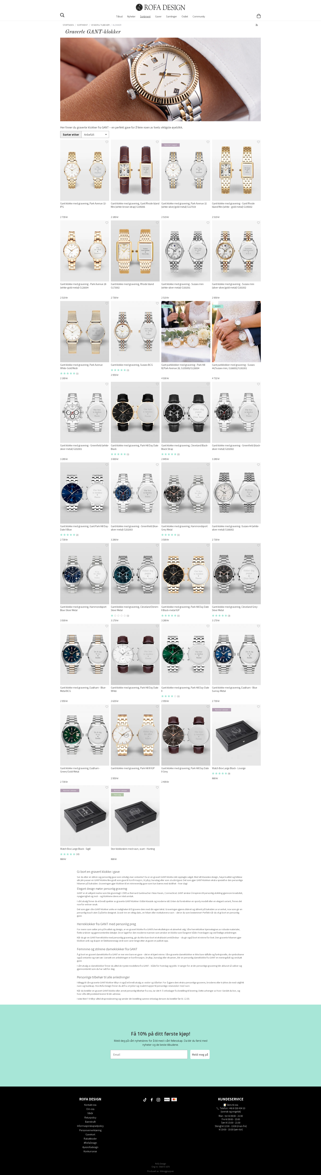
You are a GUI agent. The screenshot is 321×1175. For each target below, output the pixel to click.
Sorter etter (71, 134)
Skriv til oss (232, 1104)
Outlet (185, 16)
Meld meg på (200, 1054)
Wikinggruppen (167, 1171)
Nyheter (131, 16)
